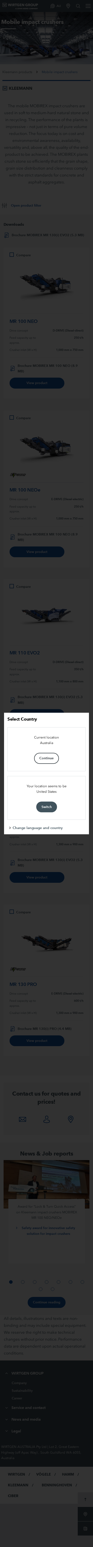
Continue (46, 758)
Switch (46, 807)
